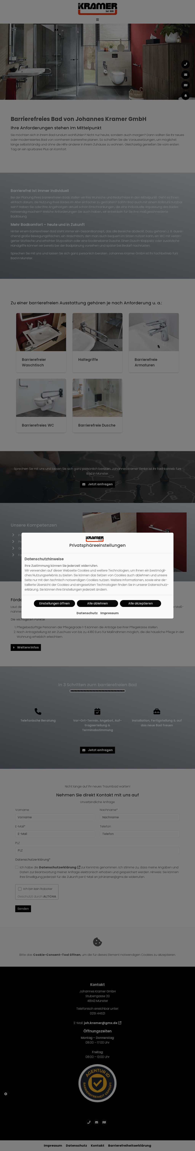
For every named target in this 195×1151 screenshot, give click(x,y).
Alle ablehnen (97, 603)
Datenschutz (87, 613)
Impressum (109, 613)
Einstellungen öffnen (54, 603)
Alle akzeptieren (140, 603)
